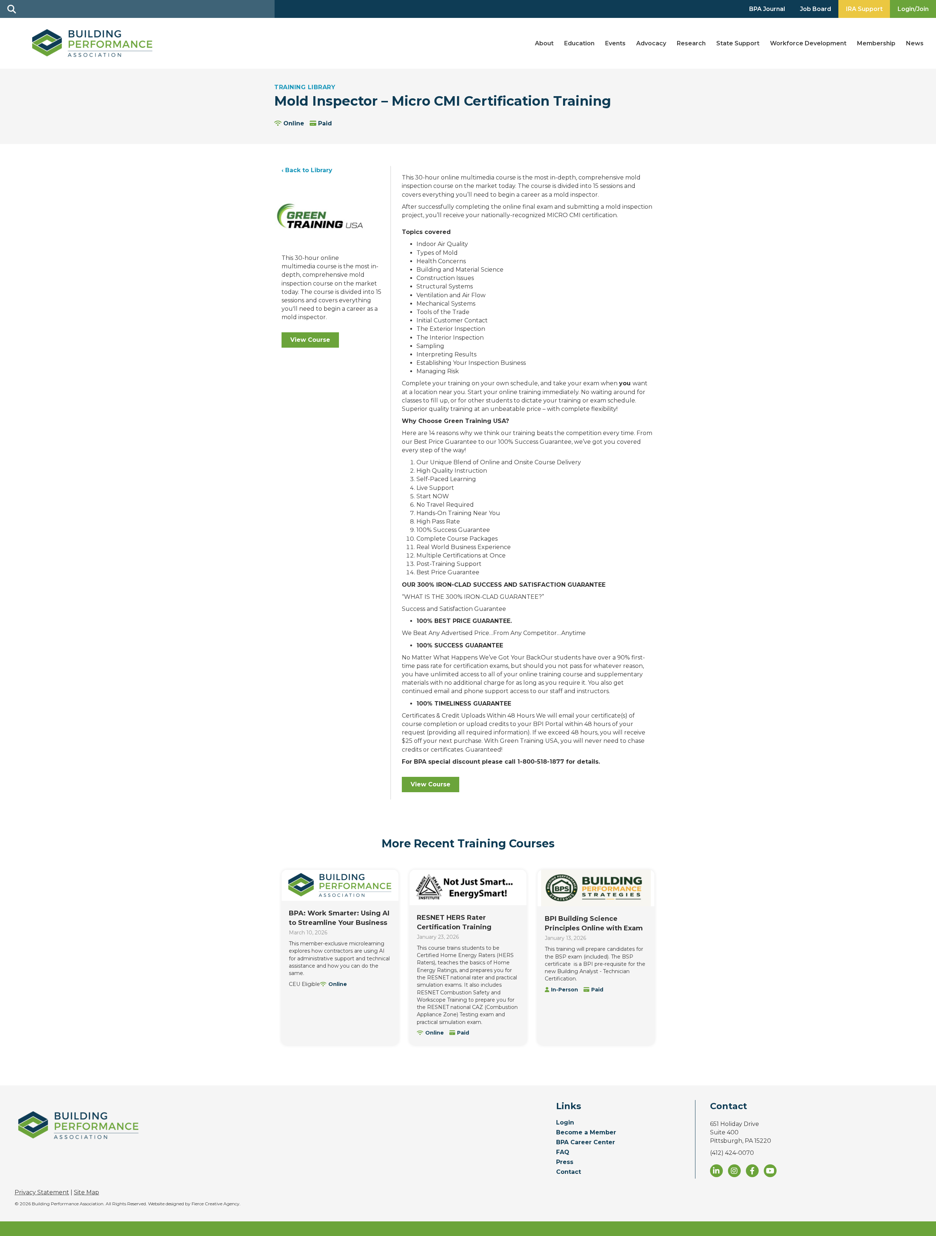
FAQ (562, 1152)
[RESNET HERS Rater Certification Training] (468, 887)
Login (565, 1123)
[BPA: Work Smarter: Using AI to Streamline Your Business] (340, 885)
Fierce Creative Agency (215, 1203)
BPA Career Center (585, 1142)
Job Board (815, 8)
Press (564, 1162)
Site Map (86, 1192)
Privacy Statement (42, 1192)
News (915, 43)
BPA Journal (767, 8)
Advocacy (651, 43)
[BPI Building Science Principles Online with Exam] (595, 888)
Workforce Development (808, 43)
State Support (737, 43)
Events (615, 43)
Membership (876, 43)
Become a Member (586, 1133)
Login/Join (913, 8)
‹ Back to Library (307, 170)
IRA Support (864, 8)
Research (691, 43)
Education (579, 43)
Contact (568, 1172)
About (544, 43)
